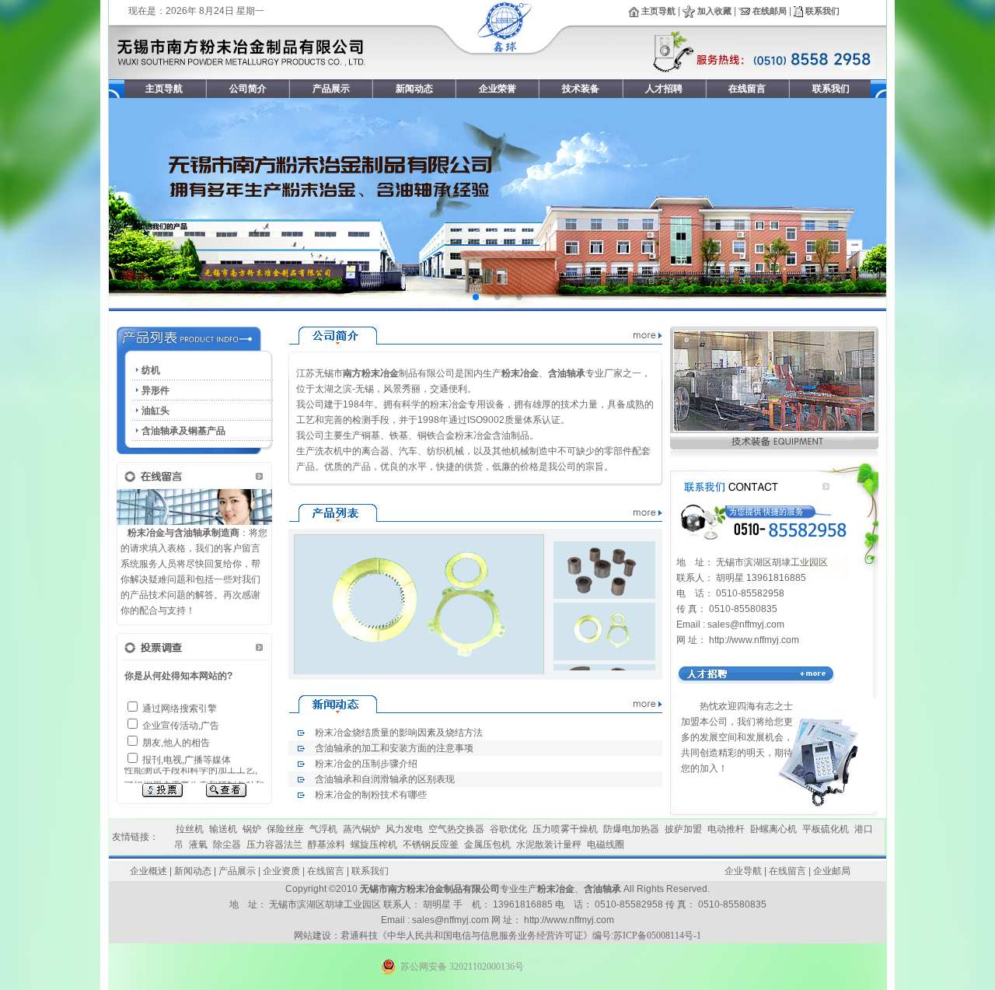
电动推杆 (726, 829)
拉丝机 (190, 829)
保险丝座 (285, 829)
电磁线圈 (605, 844)
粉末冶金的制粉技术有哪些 (371, 794)
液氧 (198, 844)
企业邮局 (831, 871)
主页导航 (657, 11)
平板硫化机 (825, 829)
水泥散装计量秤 (548, 844)
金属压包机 (487, 844)
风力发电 (404, 829)
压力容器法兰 (274, 844)
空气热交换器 (456, 829)
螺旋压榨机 (374, 844)
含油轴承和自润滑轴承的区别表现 (385, 779)
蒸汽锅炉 (361, 829)
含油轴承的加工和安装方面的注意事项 (394, 748)
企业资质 (281, 871)
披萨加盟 (683, 829)
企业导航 (743, 871)
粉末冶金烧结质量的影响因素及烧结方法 (399, 732)
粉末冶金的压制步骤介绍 (366, 763)
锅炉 (252, 829)
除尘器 (227, 844)
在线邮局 (769, 11)
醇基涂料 (326, 844)
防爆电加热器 (631, 829)
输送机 (223, 829)
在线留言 (325, 871)
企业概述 (148, 871)
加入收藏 (713, 11)
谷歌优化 (508, 829)
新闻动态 (192, 871)
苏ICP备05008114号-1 (657, 935)
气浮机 (323, 829)
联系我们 (821, 11)
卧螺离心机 (773, 829)
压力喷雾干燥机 (565, 829)
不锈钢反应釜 (431, 844)
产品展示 (237, 871)
